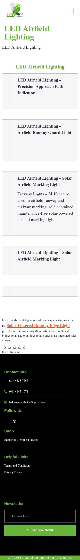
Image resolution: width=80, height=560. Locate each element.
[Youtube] (20, 421)
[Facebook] (7, 421)
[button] (58, 11)
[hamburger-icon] (69, 11)
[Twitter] (14, 421)
